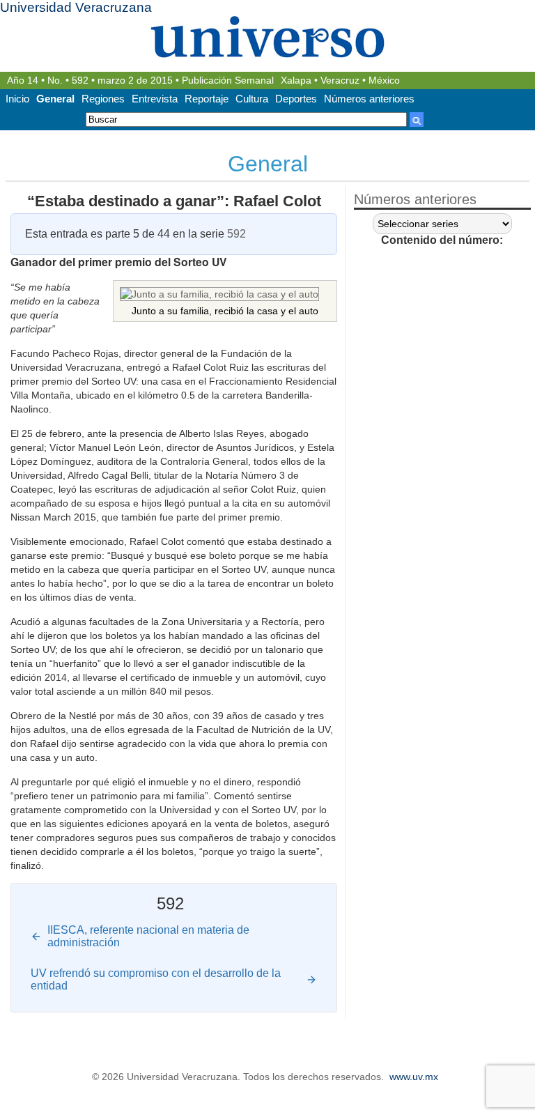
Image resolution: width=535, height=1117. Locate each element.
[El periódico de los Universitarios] (267, 36)
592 (80, 80)
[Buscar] (417, 119)
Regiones (103, 99)
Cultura (251, 99)
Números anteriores (369, 99)
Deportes (296, 99)
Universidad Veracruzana (76, 7)
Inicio (17, 99)
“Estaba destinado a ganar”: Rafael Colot (174, 201)
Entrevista (155, 99)
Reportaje (206, 99)
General (55, 99)
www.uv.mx (413, 1077)
